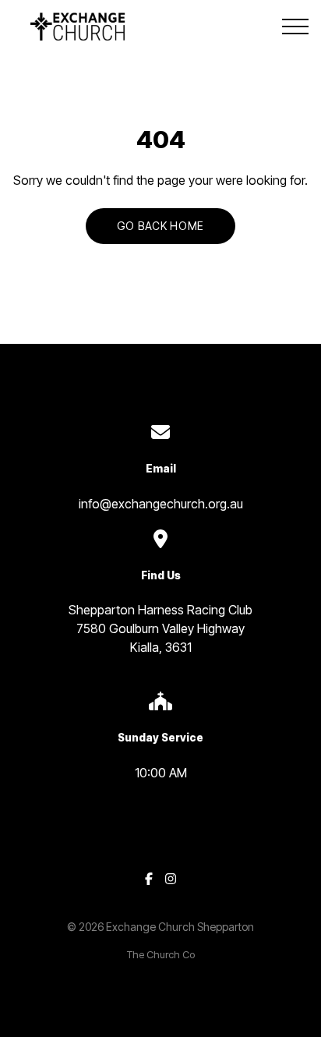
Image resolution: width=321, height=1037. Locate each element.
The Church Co (161, 955)
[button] (295, 26)
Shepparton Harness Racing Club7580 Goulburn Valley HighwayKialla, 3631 (160, 628)
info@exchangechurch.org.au (161, 503)
